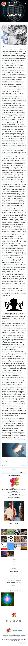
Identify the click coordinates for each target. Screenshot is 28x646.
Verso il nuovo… (17, 578)
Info (14, 566)
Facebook (14, 585)
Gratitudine (18, 582)
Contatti (14, 568)
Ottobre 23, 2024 (8, 46)
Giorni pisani (15, 576)
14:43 (17, 46)
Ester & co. (18, 580)
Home (14, 562)
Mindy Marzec (10, 578)
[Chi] (7, 599)
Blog (14, 564)
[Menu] (25, 4)
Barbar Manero (10, 580)
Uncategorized (10, 460)
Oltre (16, 574)
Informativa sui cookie (15, 640)
